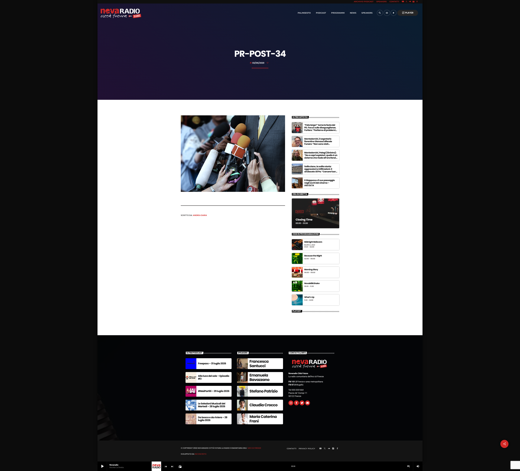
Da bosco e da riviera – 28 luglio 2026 (212, 419)
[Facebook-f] (296, 402)
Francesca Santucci (259, 364)
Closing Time (304, 219)
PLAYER (407, 12)
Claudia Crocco (263, 405)
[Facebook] (417, 2)
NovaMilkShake (312, 283)
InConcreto (200, 454)
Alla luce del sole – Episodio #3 (213, 377)
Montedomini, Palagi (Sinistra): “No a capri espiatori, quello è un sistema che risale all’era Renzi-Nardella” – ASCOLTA (320, 156)
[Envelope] (307, 402)
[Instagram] (413, 2)
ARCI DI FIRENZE (254, 448)
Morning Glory (311, 269)
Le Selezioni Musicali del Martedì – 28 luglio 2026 (211, 405)
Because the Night (313, 256)
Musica (300, 212)
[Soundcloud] (410, 2)
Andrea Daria (200, 215)
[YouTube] (403, 2)
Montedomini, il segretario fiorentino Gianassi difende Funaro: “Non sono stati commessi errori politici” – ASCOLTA (318, 144)
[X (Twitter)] (406, 2)
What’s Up (309, 297)
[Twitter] (302, 402)
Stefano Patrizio (263, 391)
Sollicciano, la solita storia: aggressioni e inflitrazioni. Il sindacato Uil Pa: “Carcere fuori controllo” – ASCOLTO (320, 170)
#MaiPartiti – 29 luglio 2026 (213, 391)
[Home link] (115, 12)
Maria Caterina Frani (263, 419)
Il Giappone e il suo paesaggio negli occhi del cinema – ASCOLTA (319, 183)
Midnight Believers (313, 242)
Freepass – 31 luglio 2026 (212, 363)
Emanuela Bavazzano (259, 377)
